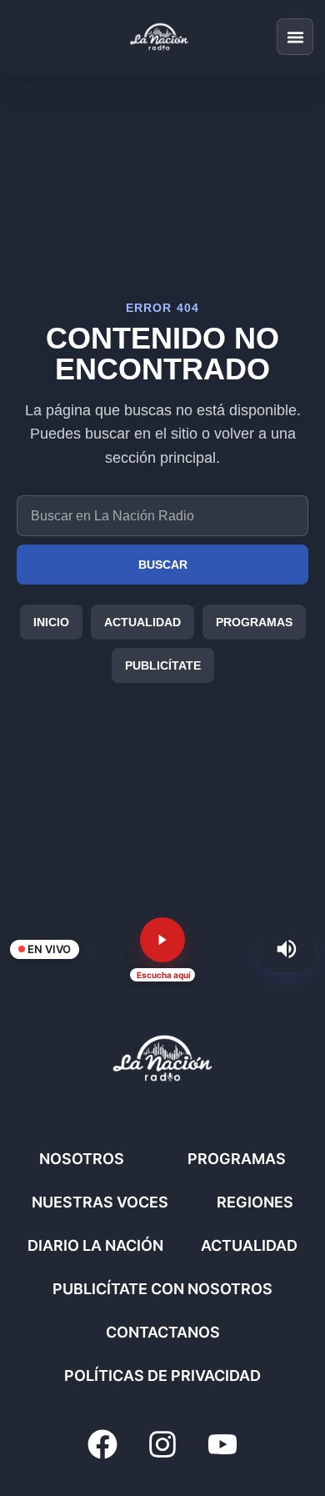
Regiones (255, 1202)
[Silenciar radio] (286, 948)
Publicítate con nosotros (162, 1289)
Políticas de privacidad (162, 1375)
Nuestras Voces (100, 1202)
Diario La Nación (95, 1245)
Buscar (163, 564)
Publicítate (163, 665)
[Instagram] (162, 1444)
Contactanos (163, 1332)
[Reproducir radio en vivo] (162, 939)
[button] (295, 36)
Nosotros (81, 1158)
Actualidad (142, 622)
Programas (254, 622)
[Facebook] (102, 1444)
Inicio (51, 622)
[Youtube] (222, 1444)
